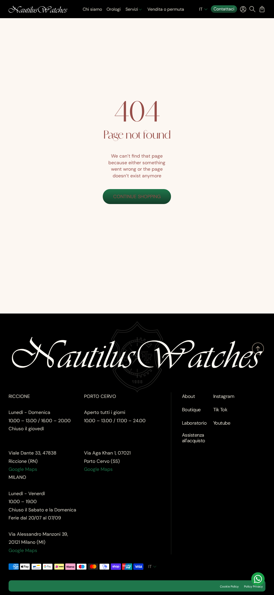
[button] (203, 9)
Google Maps (23, 469)
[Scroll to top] (258, 353)
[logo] (38, 9)
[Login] (242, 9)
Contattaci (224, 9)
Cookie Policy (229, 586)
